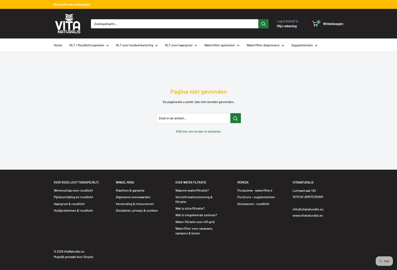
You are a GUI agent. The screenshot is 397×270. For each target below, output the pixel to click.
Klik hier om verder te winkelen (198, 131)
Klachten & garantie (130, 190)
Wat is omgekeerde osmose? (196, 215)
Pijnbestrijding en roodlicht (73, 197)
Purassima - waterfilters (254, 190)
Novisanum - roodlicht (253, 204)
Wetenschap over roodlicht (73, 190)
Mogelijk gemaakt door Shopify (73, 257)
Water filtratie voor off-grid (195, 222)
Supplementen (302, 45)
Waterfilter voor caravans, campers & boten (194, 230)
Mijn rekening (287, 26)
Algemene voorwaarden (133, 197)
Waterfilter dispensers (263, 45)
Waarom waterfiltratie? (192, 190)
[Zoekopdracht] (263, 23)
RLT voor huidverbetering (134, 45)
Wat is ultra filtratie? (190, 208)
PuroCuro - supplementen (256, 197)
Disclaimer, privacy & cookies (137, 210)
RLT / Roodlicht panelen (86, 45)
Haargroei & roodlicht (69, 204)
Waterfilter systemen (219, 45)
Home (58, 45)
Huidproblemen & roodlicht (73, 210)
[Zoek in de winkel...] (235, 118)
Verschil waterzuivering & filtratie (194, 199)
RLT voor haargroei (179, 45)
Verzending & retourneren (135, 204)
